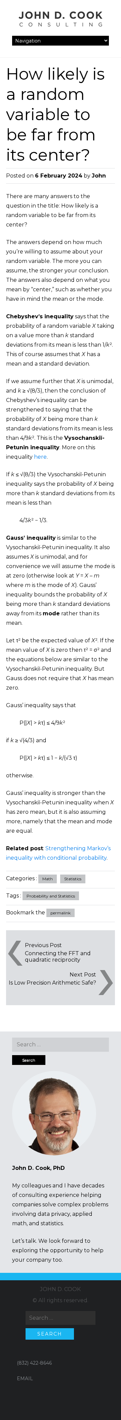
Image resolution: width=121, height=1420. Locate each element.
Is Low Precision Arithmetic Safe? (52, 983)
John (99, 175)
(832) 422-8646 (34, 1363)
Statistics (72, 878)
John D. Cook (60, 1289)
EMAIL (25, 1378)
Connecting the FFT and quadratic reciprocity (58, 956)
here (40, 457)
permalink (60, 912)
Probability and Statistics (51, 896)
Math (47, 878)
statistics (52, 1223)
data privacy (54, 1214)
